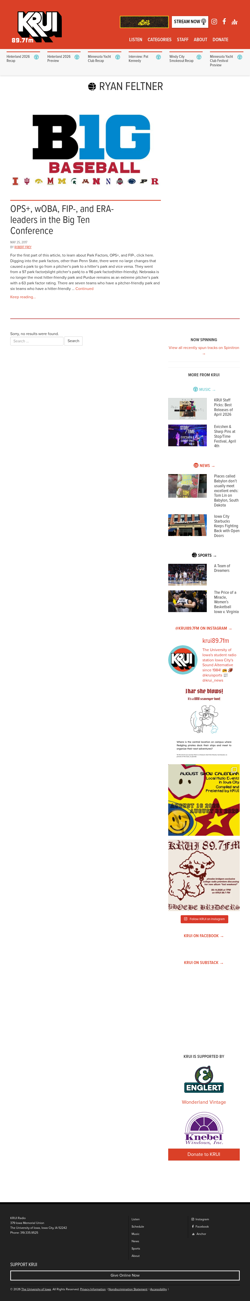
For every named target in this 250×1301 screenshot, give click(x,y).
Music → (207, 390)
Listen (135, 40)
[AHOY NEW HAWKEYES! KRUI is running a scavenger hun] (204, 724)
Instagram (202, 1219)
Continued (84, 288)
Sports (136, 1249)
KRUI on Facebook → (204, 936)
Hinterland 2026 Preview (59, 59)
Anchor (201, 1234)
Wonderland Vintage (204, 1102)
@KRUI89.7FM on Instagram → (203, 628)
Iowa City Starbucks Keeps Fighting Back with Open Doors (227, 526)
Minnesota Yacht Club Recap (99, 59)
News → (207, 466)
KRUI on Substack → (204, 963)
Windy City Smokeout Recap (181, 59)
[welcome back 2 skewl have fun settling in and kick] (204, 800)
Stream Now (187, 22)
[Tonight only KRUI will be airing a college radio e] (204, 875)
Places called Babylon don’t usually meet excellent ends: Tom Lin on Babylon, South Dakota (226, 491)
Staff (182, 40)
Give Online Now (125, 1275)
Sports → (207, 555)
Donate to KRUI (204, 1154)
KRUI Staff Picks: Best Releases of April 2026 (223, 407)
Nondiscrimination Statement (127, 1289)
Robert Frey (22, 247)
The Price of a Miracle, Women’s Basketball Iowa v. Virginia (226, 602)
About (200, 40)
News (135, 1241)
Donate (220, 40)
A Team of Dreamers (222, 568)
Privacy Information (93, 1289)
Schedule (138, 1227)
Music (135, 1234)
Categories (160, 40)
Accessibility (158, 1289)
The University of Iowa (36, 1289)
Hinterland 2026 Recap (18, 59)
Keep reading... (23, 297)
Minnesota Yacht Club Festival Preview (221, 61)
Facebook (202, 1227)
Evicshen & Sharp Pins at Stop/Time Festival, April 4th (225, 436)
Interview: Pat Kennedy (138, 59)
